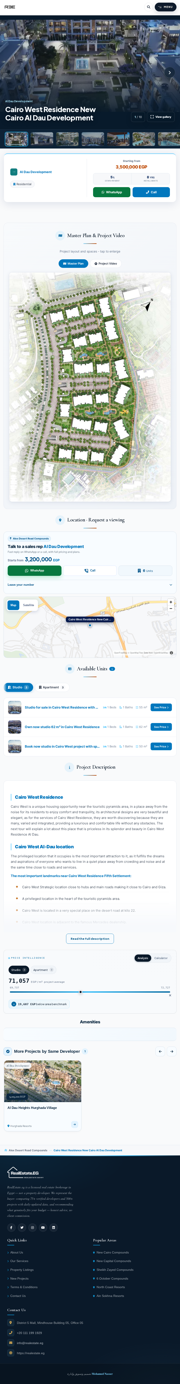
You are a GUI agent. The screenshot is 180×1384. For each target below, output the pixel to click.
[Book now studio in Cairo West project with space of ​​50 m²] (90, 746)
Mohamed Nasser (102, 1374)
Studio (20, 687)
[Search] (148, 7)
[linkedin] (53, 1227)
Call (154, 192)
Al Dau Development (36, 172)
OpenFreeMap (120, 652)
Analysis (143, 958)
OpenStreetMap (161, 652)
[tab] (16, 139)
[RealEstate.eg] (10, 7)
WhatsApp (114, 192)
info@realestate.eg (30, 1343)
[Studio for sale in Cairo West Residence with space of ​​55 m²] (90, 707)
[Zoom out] (171, 608)
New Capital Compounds (114, 1261)
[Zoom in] (171, 602)
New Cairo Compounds (113, 1252)
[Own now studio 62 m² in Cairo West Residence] (90, 727)
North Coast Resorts (111, 1287)
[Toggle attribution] (171, 652)
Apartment (53, 687)
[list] (90, 1034)
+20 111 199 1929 (29, 1333)
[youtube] (43, 1227)
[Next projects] (171, 1051)
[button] (90, 387)
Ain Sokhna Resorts (110, 1296)
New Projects (19, 1278)
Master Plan (76, 263)
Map (13, 605)
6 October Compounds (112, 1278)
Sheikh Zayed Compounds (115, 1269)
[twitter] (22, 1227)
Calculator (160, 958)
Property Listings (22, 1269)
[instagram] (32, 1227)
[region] (90, 627)
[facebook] (11, 1227)
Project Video (108, 263)
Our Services (19, 1261)
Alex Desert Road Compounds (28, 1150)
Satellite (28, 605)
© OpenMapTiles (135, 652)
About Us (16, 1252)
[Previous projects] (160, 1051)
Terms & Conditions (24, 1287)
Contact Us (18, 1296)
